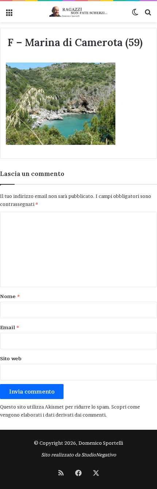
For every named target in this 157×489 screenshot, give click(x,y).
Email (9, 327)
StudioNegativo (98, 455)
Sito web (11, 358)
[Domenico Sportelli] (78, 11)
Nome (10, 296)
